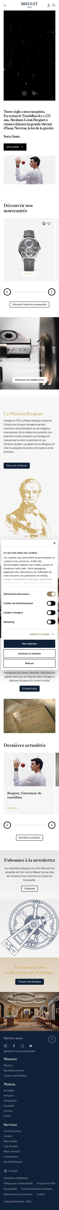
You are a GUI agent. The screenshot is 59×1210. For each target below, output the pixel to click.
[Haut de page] (51, 1039)
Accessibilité (10, 1188)
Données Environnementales (36, 1188)
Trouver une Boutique (29, 981)
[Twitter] (22, 1046)
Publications (10, 1100)
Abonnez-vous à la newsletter (19, 1051)
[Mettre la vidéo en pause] (24, 93)
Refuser (29, 663)
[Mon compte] (49, 5)
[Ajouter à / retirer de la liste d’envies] (49, 223)
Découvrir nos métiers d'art (29, 379)
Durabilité (9, 1105)
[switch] (51, 603)
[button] (44, 223)
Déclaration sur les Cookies (18, 1194)
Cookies (41, 1194)
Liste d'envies (11, 1146)
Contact (8, 1136)
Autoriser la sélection (29, 653)
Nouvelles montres (14, 1070)
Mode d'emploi (12, 1151)
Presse (7, 1116)
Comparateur (11, 1156)
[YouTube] (31, 1046)
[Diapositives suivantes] (51, 292)
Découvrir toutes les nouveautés (29, 304)
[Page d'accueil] (29, 5)
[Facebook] (14, 1046)
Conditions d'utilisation (16, 1178)
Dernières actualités (29, 837)
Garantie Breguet (13, 1161)
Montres (8, 1065)
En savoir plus (29, 688)
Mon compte (10, 1141)
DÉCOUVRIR (12, 147)
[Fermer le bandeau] (54, 543)
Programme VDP (46, 1183)
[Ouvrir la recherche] (54, 5)
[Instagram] (5, 1046)
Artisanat (8, 1095)
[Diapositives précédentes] (7, 292)
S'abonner (29, 888)
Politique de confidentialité (18, 1183)
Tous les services (12, 1131)
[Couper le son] (34, 93)
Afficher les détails (40, 634)
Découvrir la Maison (16, 465)
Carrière (8, 1111)
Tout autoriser (29, 643)
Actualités (9, 1090)
